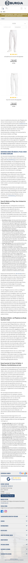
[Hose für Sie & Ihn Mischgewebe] (14, 84)
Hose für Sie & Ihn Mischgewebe (13, 99)
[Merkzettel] (21, 8)
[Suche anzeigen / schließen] (6, 8)
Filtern (14, 23)
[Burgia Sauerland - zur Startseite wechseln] (14, 3)
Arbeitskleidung (12, 195)
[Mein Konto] (3, 8)
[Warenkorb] (25, 8)
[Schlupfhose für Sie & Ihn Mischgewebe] (14, 41)
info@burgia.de (4, 503)
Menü (4, 12)
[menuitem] (6, 8)
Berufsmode (19, 273)
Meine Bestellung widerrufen (8, 496)
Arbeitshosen (22, 123)
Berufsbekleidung (11, 159)
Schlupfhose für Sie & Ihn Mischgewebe (13, 56)
